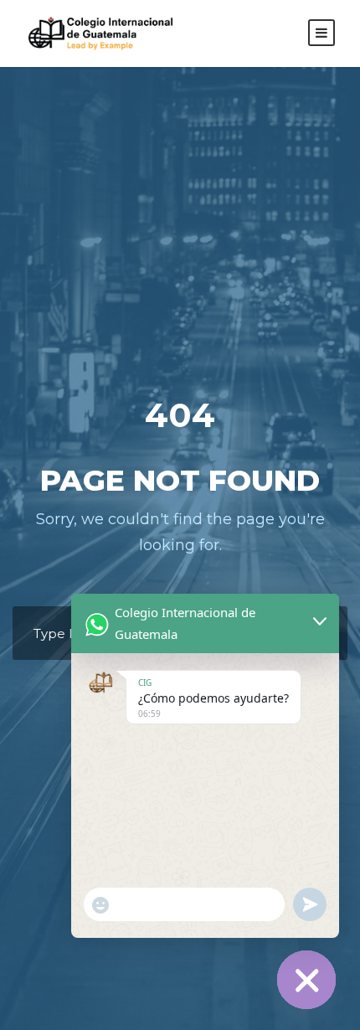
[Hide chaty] (306, 979)
